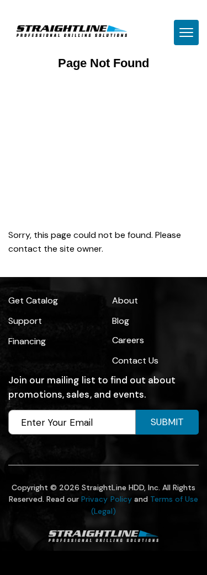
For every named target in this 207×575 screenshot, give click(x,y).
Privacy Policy (106, 499)
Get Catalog (33, 300)
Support (25, 321)
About (125, 300)
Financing (27, 341)
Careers (128, 340)
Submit (167, 422)
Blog (120, 321)
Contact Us (135, 360)
